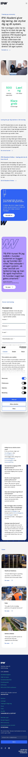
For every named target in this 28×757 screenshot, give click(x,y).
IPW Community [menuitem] (5, 722)
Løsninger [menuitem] (3, 701)
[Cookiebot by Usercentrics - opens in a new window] (19, 347)
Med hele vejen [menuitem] (5, 717)
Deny (14, 408)
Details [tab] (14, 351)
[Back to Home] (4, 3)
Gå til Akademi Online (7, 180)
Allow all (14, 399)
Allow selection (14, 404)
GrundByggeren (9, 453)
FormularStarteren (9, 455)
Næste (14, 741)
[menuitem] (6, 674)
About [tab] (23, 351)
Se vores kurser (5, 150)
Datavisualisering (9, 462)
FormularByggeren (9, 460)
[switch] (24, 383)
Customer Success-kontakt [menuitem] (8, 725)
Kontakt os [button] (9, 215)
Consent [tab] (5, 351)
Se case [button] (8, 287)
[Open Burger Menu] (26, 3)
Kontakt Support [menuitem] (5, 720)
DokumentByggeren (10, 458)
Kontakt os (5, 50)
